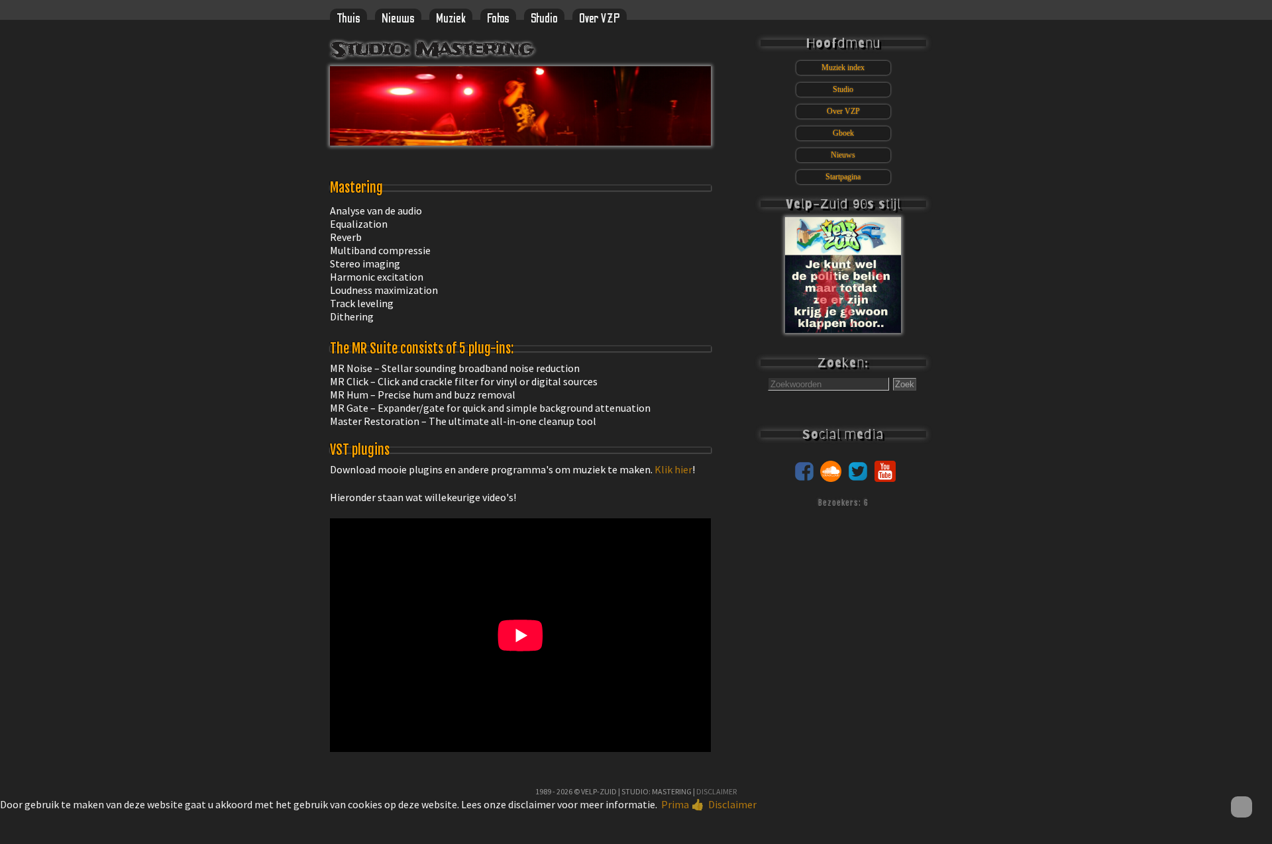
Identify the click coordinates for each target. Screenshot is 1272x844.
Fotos (498, 18)
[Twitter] (858, 478)
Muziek (451, 18)
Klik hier (673, 469)
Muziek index (843, 67)
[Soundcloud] (830, 478)
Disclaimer (716, 791)
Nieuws (398, 18)
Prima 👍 (682, 804)
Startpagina (843, 176)
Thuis (348, 18)
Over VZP (599, 18)
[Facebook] (804, 478)
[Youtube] (885, 478)
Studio (544, 18)
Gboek (843, 133)
